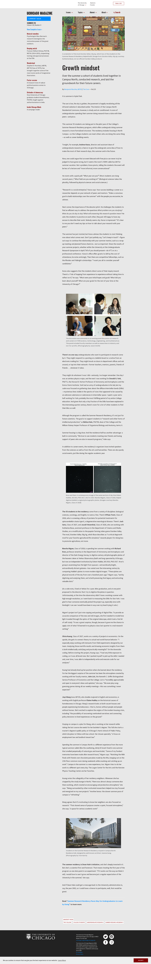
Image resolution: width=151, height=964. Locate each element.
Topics (80, 12)
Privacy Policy (79, 954)
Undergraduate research (95, 922)
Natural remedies (33, 34)
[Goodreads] (111, 942)
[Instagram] (111, 936)
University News (68, 919)
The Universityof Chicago (82, 4)
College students (79, 922)
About (104, 12)
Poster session (32, 80)
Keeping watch (32, 48)
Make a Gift (118, 3)
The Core (86, 89)
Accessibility (79, 952)
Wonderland (31, 63)
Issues (68, 12)
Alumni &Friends (92, 4)
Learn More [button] (62, 960)
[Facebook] (105, 942)
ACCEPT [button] (141, 960)
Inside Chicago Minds (34, 107)
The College (67, 922)
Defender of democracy (35, 92)
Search (117, 12)
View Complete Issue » (34, 29)
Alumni (92, 12)
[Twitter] (105, 936)
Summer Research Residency (114, 922)
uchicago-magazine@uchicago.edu (85, 940)
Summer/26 (31, 23)
